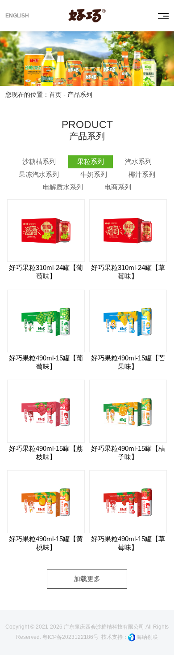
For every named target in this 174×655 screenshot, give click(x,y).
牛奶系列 (93, 174)
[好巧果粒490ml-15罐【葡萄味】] (46, 321)
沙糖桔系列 (39, 161)
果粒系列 (90, 161)
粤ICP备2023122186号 (70, 637)
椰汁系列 (141, 174)
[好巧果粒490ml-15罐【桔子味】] (128, 411)
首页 (55, 94)
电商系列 (117, 187)
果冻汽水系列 (39, 174)
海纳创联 (147, 637)
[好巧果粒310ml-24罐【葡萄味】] (46, 230)
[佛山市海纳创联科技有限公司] (131, 637)
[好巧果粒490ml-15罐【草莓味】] (128, 501)
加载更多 (87, 578)
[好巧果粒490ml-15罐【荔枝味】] (46, 411)
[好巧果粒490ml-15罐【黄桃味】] (46, 501)
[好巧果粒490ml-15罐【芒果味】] (128, 321)
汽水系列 (138, 161)
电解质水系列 (63, 187)
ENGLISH (17, 16)
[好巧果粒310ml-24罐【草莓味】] (128, 230)
